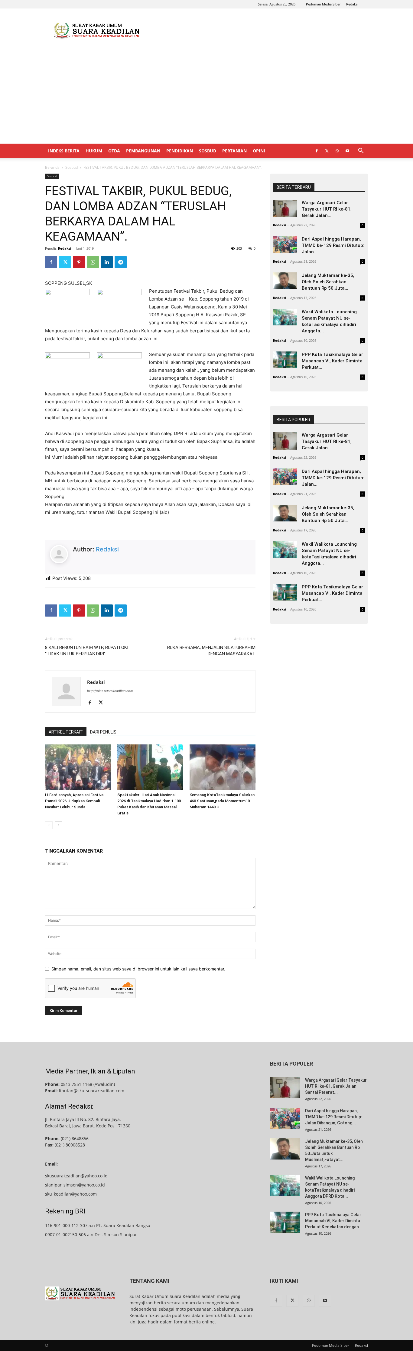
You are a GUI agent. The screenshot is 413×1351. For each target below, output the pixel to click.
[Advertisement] (258, 30)
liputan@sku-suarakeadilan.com (91, 1090)
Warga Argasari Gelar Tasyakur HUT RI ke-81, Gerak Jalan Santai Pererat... (336, 1086)
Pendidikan (179, 151)
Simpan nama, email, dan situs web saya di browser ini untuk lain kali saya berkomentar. (138, 968)
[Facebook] (316, 151)
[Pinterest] (79, 262)
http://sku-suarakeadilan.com (110, 691)
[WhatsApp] (337, 151)
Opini (259, 151)
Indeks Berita (64, 151)
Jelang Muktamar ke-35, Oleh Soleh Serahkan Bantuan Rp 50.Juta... (328, 282)
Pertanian (234, 151)
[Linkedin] (107, 262)
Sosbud (207, 151)
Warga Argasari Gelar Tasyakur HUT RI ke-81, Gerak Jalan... (327, 209)
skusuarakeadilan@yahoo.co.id (76, 1176)
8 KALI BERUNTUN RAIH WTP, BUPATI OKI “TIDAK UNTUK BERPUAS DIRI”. (86, 651)
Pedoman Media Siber (323, 4)
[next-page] (58, 825)
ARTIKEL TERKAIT (66, 732)
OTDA (114, 151)
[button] (360, 151)
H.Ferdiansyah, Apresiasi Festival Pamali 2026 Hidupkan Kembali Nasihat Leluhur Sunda (74, 801)
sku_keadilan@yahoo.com (71, 1194)
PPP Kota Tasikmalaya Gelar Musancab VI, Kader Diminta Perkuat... (332, 361)
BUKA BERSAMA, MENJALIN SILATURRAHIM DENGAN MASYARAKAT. (211, 651)
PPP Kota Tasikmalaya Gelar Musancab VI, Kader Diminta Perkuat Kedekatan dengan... (334, 1220)
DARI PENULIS (103, 732)
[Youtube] (347, 151)
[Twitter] (326, 151)
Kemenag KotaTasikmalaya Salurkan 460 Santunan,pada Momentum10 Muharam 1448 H (222, 801)
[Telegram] (121, 262)
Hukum (94, 151)
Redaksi (352, 4)
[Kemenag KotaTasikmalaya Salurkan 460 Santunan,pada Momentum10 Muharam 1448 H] (222, 767)
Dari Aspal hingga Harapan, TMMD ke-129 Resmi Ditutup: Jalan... (333, 245)
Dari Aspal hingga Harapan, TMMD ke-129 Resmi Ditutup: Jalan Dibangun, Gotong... (333, 1116)
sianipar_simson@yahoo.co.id (75, 1185)
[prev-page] (49, 825)
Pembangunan (143, 151)
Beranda (52, 167)
